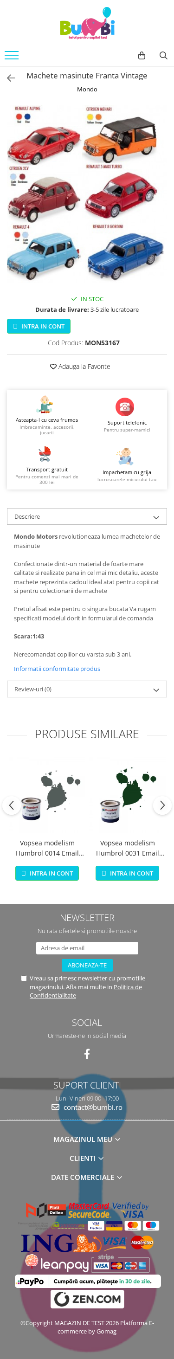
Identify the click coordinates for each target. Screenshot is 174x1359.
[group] (87, 194)
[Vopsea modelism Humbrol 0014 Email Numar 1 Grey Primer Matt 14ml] (47, 795)
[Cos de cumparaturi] (142, 55)
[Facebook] (87, 1054)
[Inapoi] (7, 78)
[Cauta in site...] (163, 55)
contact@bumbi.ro (92, 1107)
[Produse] (13, 58)
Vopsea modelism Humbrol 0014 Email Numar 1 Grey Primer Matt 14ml (47, 848)
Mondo (87, 89)
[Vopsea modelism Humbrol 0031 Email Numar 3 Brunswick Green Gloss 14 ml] (127, 795)
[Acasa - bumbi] (87, 23)
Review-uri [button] (33, 689)
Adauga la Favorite (83, 366)
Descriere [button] (27, 516)
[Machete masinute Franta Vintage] (87, 194)
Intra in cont (42, 326)
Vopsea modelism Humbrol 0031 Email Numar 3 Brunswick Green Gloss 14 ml (127, 848)
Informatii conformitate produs (57, 668)
